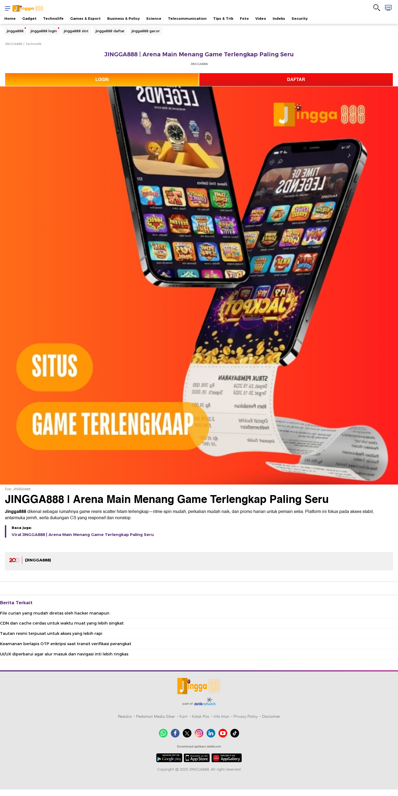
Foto (244, 18)
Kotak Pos (200, 716)
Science (153, 18)
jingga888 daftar (110, 31)
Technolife (53, 18)
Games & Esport (85, 18)
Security (300, 18)
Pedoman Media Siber (155, 716)
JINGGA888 (13, 44)
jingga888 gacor (146, 31)
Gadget (29, 18)
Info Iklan (221, 716)
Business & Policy (123, 18)
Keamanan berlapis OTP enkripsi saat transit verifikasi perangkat (65, 643)
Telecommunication (187, 18)
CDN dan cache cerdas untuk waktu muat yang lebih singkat (62, 623)
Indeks (279, 18)
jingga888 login (44, 31)
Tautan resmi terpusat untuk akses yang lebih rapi (51, 633)
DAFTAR (296, 79)
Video (260, 18)
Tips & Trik (223, 18)
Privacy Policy (246, 716)
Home (10, 18)
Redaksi (125, 716)
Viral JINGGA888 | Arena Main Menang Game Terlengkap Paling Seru (83, 534)
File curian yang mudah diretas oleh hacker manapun (54, 613)
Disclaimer (271, 716)
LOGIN (102, 79)
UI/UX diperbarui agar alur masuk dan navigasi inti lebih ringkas (64, 654)
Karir (184, 716)
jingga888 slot (76, 31)
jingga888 (15, 31)
